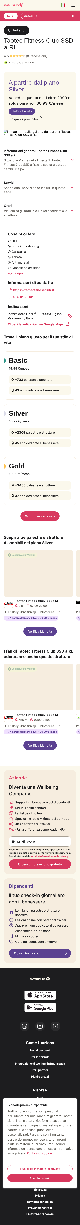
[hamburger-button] (73, 5)
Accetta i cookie (40, 1178)
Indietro (19, 30)
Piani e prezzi (40, 1076)
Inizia (10, 16)
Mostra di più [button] (15, 273)
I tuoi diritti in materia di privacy (40, 1168)
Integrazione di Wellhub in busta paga (40, 1063)
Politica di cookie (39, 1153)
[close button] (73, 16)
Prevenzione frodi (40, 1207)
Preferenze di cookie (40, 1214)
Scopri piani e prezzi (40, 516)
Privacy (40, 1195)
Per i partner (40, 1070)
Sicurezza (40, 1189)
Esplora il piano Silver (25, 119)
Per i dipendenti (40, 1050)
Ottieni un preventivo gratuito (40, 864)
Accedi (28, 15)
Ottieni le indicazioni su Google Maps (36, 324)
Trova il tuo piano (26, 953)
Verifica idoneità (22, 111)
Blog (40, 1097)
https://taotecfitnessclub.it (33, 290)
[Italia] (63, 5)
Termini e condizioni (40, 1201)
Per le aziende (40, 1057)
